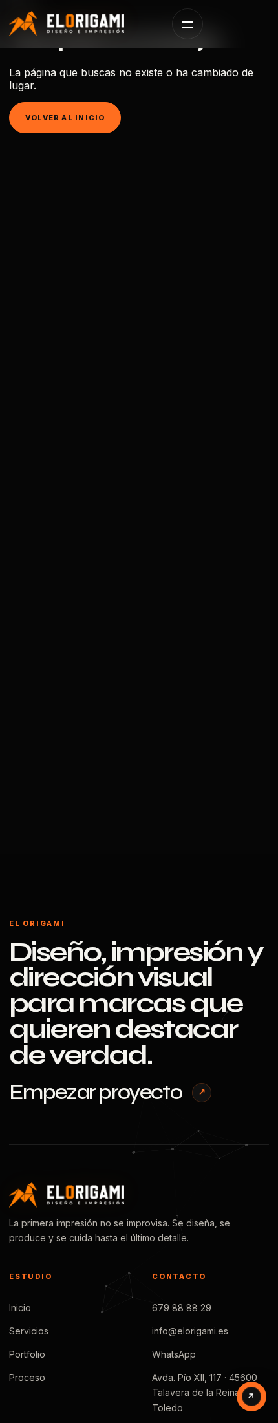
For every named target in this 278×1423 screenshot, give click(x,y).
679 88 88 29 (181, 1307)
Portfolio (27, 1354)
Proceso (27, 1377)
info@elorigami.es (190, 1330)
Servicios (28, 1330)
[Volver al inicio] (80, 23)
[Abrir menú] (187, 23)
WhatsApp (174, 1354)
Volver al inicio (65, 117)
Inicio (20, 1307)
